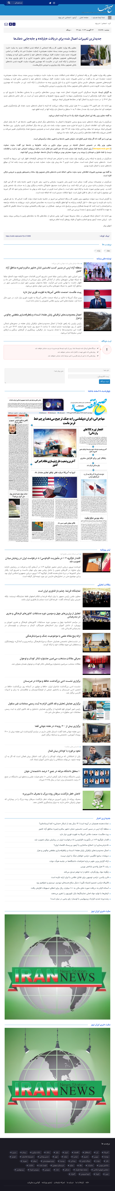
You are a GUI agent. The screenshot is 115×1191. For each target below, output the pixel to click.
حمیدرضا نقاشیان (28, 1156)
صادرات (90, 1165)
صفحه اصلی (84, 17)
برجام (24, 1152)
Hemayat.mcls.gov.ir (102, 148)
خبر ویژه (61, 17)
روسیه (62, 1161)
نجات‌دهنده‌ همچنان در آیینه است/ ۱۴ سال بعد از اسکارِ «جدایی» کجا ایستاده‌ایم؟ (74, 823)
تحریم (86, 1156)
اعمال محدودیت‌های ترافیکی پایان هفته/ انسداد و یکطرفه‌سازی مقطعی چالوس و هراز (42, 316)
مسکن (67, 1169)
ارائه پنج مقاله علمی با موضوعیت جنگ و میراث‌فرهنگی (53, 636)
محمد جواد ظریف (81, 1169)
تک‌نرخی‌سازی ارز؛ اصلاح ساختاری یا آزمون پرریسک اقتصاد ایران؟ (81, 845)
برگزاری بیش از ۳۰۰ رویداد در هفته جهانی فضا (57, 726)
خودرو (14, 1156)
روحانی (73, 1161)
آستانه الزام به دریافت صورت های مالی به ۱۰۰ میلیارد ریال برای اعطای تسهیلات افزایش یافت (70, 888)
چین (106, 1174)
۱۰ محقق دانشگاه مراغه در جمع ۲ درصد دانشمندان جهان (52, 771)
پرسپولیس (20, 1169)
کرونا (97, 1174)
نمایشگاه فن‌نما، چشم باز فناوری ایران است (59, 591)
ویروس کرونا (34, 1169)
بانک (48, 1152)
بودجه (106, 1156)
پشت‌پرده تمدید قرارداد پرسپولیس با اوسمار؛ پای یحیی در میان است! (79, 899)
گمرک (73, 1174)
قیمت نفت (42, 1165)
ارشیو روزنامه (47, 1182)
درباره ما (70, 1182)
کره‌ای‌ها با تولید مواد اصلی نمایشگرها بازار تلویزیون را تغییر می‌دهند (80, 893)
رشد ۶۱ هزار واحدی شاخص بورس (95, 866)
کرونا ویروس (85, 1174)
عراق (71, 1165)
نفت (57, 1169)
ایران (66, 1152)
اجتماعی (68, 17)
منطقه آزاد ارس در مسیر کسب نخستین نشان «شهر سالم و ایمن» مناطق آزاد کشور (43, 269)
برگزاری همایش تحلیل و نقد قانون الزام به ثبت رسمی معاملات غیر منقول (44, 704)
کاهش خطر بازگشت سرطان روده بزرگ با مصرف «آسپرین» (51, 794)
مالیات (31, 1165)
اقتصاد (76, 1152)
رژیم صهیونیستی (48, 1161)
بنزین (14, 1152)
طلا (81, 1165)
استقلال (87, 1152)
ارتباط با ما (79, 1182)
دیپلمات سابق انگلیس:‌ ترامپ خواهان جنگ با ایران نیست (84, 856)
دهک (108, 250)
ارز (97, 1152)
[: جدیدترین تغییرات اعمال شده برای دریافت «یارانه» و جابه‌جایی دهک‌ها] (6, 24)
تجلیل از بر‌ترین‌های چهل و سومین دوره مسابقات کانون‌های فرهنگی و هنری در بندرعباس (43, 615)
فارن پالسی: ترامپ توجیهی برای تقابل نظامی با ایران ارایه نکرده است (80, 877)
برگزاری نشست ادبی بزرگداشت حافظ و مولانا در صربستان (51, 681)
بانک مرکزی (36, 1152)
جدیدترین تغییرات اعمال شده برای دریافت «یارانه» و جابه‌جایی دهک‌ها (57, 39)
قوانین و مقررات (33, 1182)
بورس (96, 1156)
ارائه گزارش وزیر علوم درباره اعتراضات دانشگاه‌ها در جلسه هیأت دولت (79, 861)
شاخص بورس (103, 1165)
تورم (56, 1156)
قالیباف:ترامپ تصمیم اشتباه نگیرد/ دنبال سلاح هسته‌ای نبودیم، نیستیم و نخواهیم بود (72, 883)
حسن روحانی (44, 1156)
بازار (57, 1152)
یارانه (98, 250)
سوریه (25, 1161)
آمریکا (106, 1152)
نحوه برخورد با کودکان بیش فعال (64, 751)
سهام (35, 1161)
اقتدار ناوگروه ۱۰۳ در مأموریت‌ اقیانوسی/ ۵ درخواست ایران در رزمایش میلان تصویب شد (42, 560)
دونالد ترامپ (86, 1161)
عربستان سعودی (58, 1165)
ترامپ (76, 1156)
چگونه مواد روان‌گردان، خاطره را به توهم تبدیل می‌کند (86, 872)
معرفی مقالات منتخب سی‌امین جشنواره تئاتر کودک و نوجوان (50, 659)
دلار (107, 1161)
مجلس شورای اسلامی (101, 1169)
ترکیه (65, 1156)
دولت (98, 1161)
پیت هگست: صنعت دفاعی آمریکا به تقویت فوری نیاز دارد (52, 292)
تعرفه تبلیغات (59, 1182)
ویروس (47, 1169)
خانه (87, 1182)
